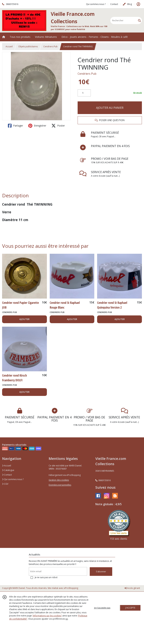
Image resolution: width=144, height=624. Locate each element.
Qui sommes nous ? (14, 479)
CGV (6, 483)
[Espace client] (138, 4)
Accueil (9, 46)
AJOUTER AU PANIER (109, 108)
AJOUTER (24, 319)
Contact (114, 4)
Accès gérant (133, 588)
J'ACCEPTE (130, 607)
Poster (61, 125)
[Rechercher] (139, 20)
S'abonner (101, 571)
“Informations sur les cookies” (47, 615)
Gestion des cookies (59, 479)
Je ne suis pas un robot (46, 577)
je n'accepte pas (102, 607)
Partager (17, 125)
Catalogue (9, 470)
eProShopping (71, 588)
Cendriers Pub (50, 46)
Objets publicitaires (28, 46)
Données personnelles (60, 484)
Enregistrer (39, 125)
